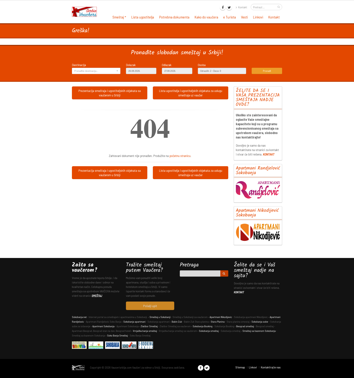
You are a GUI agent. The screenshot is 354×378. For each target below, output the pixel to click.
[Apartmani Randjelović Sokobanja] (258, 190)
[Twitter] (229, 7)
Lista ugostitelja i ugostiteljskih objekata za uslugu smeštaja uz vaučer (190, 93)
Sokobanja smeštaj (209, 330)
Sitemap (240, 367)
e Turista (229, 17)
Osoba (202, 65)
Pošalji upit (150, 306)
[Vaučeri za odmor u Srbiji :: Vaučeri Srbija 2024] (86, 11)
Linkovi (258, 17)
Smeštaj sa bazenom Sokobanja (259, 330)
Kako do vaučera (206, 17)
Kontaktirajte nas (271, 367)
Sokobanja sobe (259, 321)
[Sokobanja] (113, 345)
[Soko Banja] (80, 345)
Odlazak (166, 65)
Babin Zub (177, 321)
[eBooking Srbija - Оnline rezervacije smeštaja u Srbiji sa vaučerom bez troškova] (146, 345)
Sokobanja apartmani (134, 321)
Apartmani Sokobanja (103, 326)
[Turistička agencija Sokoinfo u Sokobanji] (130, 345)
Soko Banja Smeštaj (117, 335)
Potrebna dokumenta (174, 17)
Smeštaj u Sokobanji (160, 317)
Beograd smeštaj (245, 326)
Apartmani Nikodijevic (221, 317)
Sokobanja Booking (202, 326)
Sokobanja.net (79, 317)
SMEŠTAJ (97, 295)
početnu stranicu (179, 156)
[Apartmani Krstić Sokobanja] (96, 345)
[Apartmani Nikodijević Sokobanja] (258, 232)
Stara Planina (218, 321)
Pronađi (267, 70)
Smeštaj (118, 17)
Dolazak (131, 65)
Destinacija (79, 65)
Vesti (244, 17)
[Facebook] (222, 7)
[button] (96, 71)
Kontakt (242, 7)
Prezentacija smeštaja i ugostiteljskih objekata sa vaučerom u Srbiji (109, 93)
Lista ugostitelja (142, 17)
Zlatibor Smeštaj (149, 326)
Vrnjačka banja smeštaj (145, 330)
